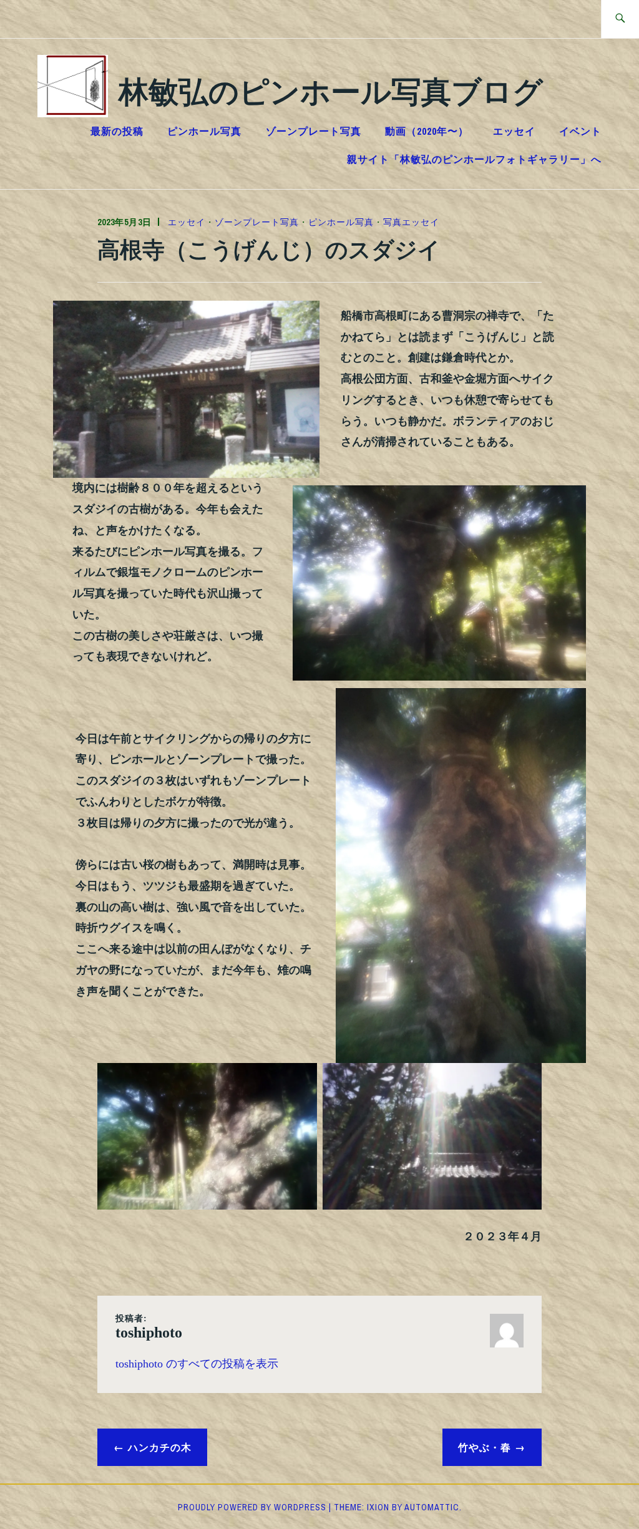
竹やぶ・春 (484, 1447)
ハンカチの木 (160, 1447)
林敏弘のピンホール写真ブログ (331, 90)
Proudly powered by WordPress (252, 1507)
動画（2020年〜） (427, 131)
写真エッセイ (411, 222)
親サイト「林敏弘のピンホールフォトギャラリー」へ (474, 159)
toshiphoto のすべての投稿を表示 (196, 1363)
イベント (580, 131)
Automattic (431, 1507)
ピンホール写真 (204, 131)
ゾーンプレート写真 (313, 131)
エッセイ (514, 131)
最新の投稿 (117, 131)
